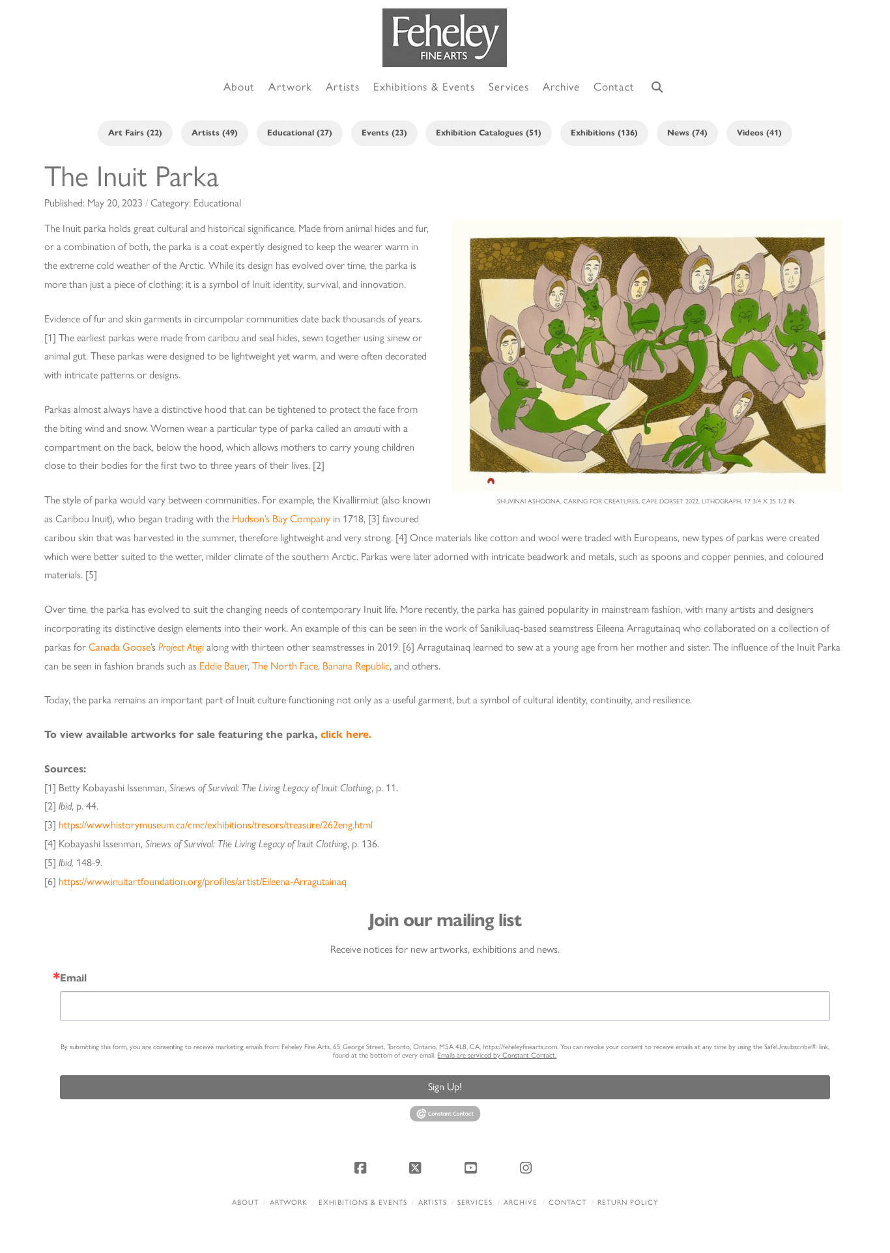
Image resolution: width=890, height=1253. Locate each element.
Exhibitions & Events (363, 1202)
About (245, 1202)
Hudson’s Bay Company (281, 519)
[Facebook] (362, 1167)
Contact (567, 1202)
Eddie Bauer (223, 666)
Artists (432, 1202)
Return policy (627, 1202)
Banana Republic (356, 666)
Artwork (289, 1202)
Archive (521, 1202)
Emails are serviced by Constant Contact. (496, 1055)
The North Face (285, 666)
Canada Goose (120, 647)
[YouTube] (472, 1167)
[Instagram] (527, 1167)
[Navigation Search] (657, 87)
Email (73, 978)
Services (475, 1202)
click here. (346, 734)
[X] (417, 1167)
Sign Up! (445, 1086)
